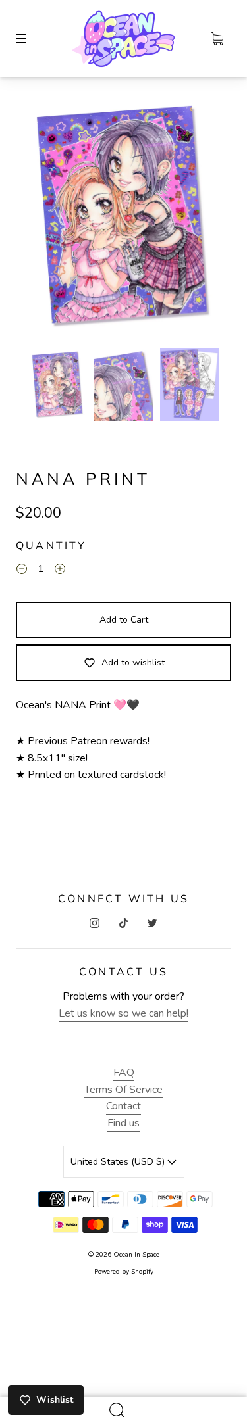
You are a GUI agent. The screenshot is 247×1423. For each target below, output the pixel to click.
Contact (123, 1106)
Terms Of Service (123, 1089)
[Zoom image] (124, 218)
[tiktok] (123, 923)
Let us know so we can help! (123, 1013)
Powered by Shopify (123, 1271)
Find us (123, 1123)
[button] (44, 218)
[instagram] (94, 923)
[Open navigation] (30, 38)
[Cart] (216, 38)
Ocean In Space (136, 1254)
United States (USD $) (118, 1161)
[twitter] (152, 923)
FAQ (123, 1072)
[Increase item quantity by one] (59, 571)
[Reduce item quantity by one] (21, 571)
